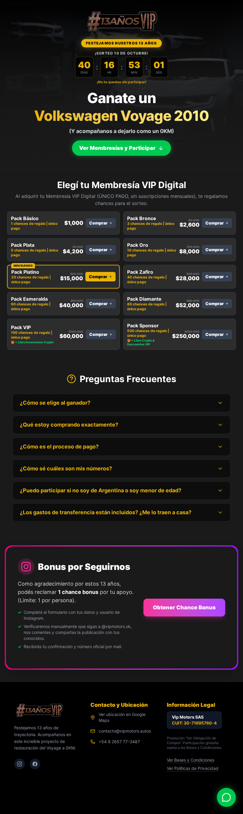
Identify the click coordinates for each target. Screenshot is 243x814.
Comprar (98, 222)
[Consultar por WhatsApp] (226, 797)
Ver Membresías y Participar (117, 147)
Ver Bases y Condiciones (190, 759)
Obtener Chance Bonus (184, 607)
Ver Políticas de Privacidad (192, 768)
